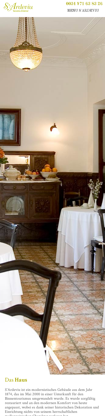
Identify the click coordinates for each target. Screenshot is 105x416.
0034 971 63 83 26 (84, 4)
